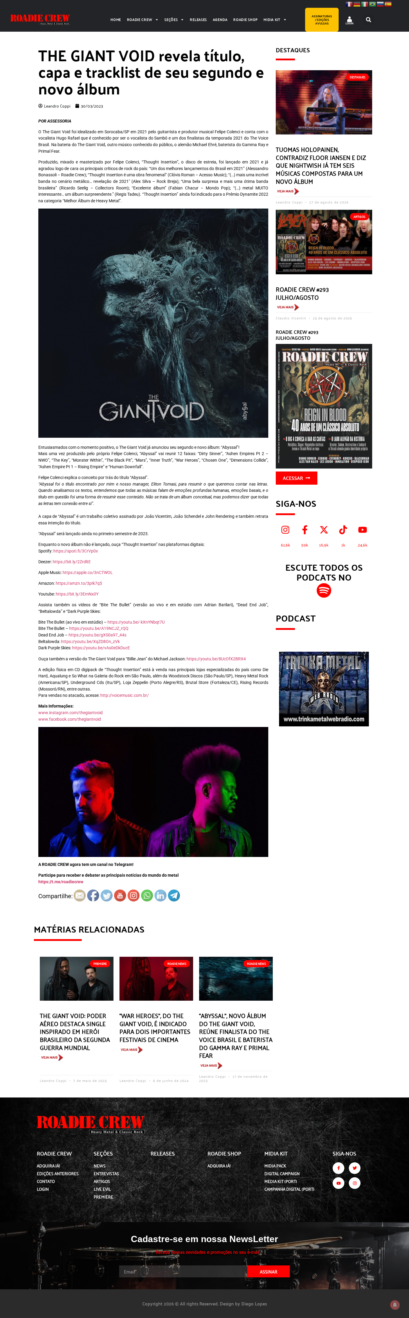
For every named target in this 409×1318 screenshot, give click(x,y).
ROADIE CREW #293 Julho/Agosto (302, 293)
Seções (171, 19)
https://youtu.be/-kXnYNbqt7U (136, 622)
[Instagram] (354, 1183)
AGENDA (220, 19)
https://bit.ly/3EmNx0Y (77, 594)
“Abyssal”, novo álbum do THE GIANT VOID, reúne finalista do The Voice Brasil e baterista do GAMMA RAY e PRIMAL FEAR (235, 1035)
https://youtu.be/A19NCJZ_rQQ (98, 628)
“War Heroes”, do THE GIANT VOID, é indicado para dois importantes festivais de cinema (154, 1027)
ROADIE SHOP (245, 19)
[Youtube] (338, 1183)
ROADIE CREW (139, 19)
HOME (115, 19)
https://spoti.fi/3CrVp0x (75, 551)
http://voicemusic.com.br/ (124, 695)
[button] (368, 19)
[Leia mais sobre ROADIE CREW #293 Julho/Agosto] (288, 308)
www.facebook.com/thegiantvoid (69, 719)
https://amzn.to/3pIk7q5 (79, 583)
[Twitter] (354, 1168)
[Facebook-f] (338, 1168)
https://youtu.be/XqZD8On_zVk (90, 641)
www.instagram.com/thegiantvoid (70, 712)
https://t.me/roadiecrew (60, 881)
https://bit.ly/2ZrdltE (72, 561)
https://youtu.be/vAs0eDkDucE (101, 647)
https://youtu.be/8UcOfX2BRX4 (216, 659)
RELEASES (198, 19)
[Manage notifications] (395, 1305)
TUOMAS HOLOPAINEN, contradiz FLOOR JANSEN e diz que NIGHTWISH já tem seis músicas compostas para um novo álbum (321, 165)
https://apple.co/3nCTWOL (88, 572)
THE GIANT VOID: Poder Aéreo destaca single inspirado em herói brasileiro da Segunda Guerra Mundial (75, 1031)
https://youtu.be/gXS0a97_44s (97, 635)
